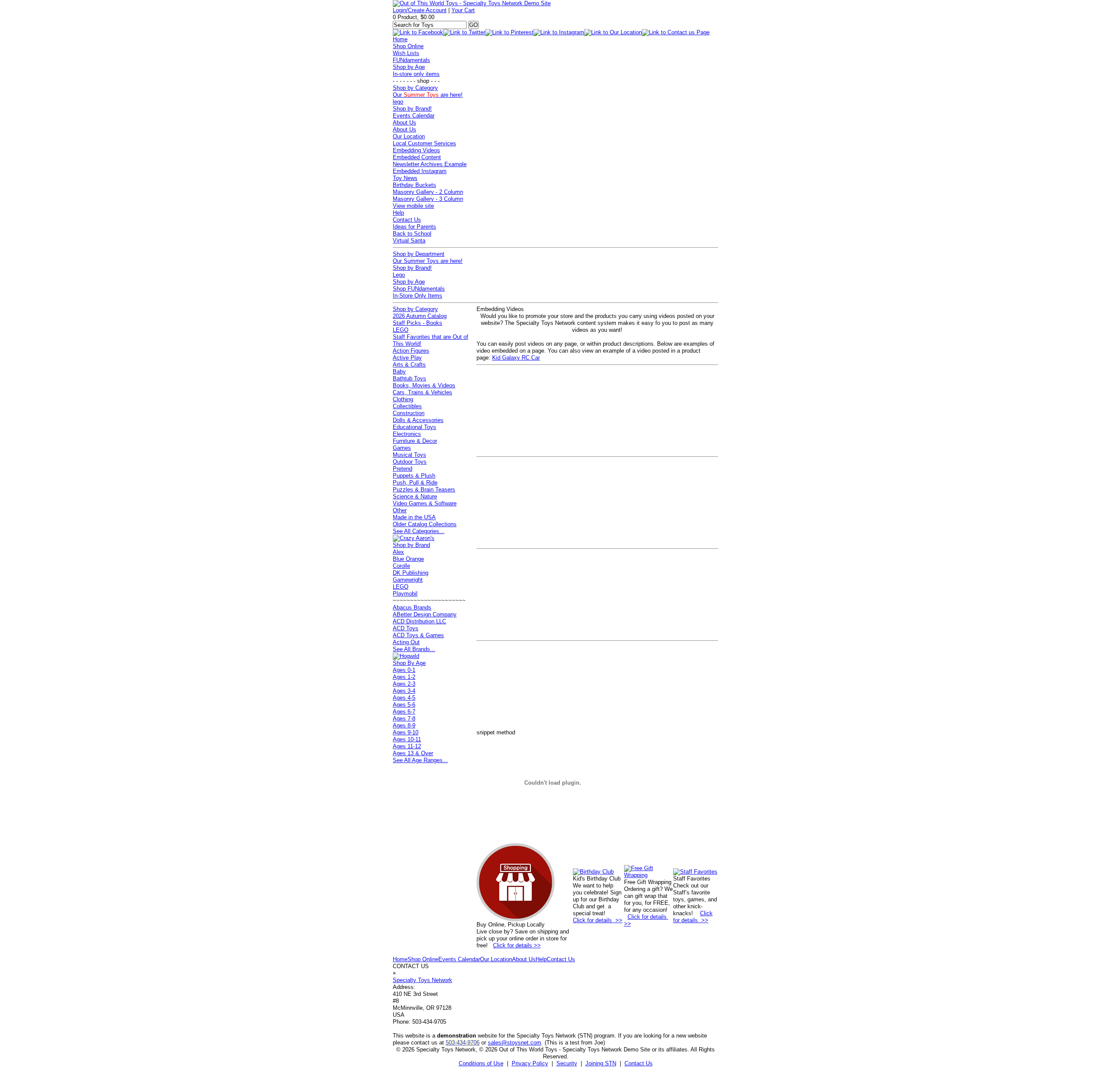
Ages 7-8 (404, 718)
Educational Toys (414, 427)
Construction (408, 413)
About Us (404, 122)
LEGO (400, 330)
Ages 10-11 (407, 739)
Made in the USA (414, 517)
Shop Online (408, 46)
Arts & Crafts (409, 364)
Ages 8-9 (404, 725)
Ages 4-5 (404, 697)
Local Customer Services (424, 143)
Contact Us (407, 219)
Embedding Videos (416, 150)
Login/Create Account (420, 10)
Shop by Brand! (412, 108)
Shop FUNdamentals (419, 288)
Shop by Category (415, 88)
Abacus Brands (412, 607)
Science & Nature (415, 496)
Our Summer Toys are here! (428, 261)
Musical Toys (409, 455)
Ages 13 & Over (413, 753)
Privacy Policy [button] (530, 1063)
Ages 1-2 (404, 677)
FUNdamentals (411, 60)
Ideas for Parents (414, 226)
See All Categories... (418, 531)
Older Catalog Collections (425, 524)
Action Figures (411, 350)
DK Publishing (410, 573)
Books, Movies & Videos (424, 385)
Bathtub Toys (409, 378)
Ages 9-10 (405, 732)
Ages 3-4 (404, 691)
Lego (399, 275)
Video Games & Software (425, 503)
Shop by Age (409, 67)
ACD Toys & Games (418, 635)
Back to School (412, 233)
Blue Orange (408, 559)
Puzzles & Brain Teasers (424, 489)
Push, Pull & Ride (415, 482)
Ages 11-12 (407, 746)
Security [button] (566, 1063)
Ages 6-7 (404, 711)
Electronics (407, 434)
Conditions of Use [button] (481, 1063)
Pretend (402, 468)
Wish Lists (406, 53)
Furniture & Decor (415, 441)
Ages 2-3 (404, 684)
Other (400, 510)
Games (402, 448)
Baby (399, 371)
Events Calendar (413, 115)
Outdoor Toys (410, 461)
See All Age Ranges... (420, 760)
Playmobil (405, 593)
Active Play (407, 357)
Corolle (401, 566)
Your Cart (463, 10)
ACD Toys (405, 628)
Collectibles (407, 406)
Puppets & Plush (414, 475)
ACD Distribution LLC (419, 621)
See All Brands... (414, 649)
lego (398, 101)
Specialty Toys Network (422, 980)
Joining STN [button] (600, 1063)
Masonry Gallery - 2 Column (428, 192)
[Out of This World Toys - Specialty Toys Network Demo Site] (472, 3)
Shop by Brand (411, 545)
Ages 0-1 (404, 670)
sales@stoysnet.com (514, 1042)
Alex (398, 552)
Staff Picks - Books (417, 323)
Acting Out (406, 642)
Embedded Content (417, 157)
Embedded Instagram (420, 171)
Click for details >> (517, 945)
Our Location (409, 136)
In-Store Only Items (417, 295)
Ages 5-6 (404, 704)
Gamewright (408, 579)
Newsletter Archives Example (430, 164)
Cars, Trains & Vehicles (422, 392)
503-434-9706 (463, 1042)
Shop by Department (418, 254)
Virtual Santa (409, 240)
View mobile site (413, 206)
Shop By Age (409, 663)
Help (398, 213)
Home (400, 39)
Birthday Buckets (414, 185)
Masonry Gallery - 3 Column (428, 199)
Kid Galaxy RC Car (516, 357)
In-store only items (416, 74)
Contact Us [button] (639, 1063)
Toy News (405, 178)
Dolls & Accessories (418, 420)
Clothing (403, 399)
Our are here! (428, 95)
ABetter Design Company (425, 614)
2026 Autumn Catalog (420, 316)
